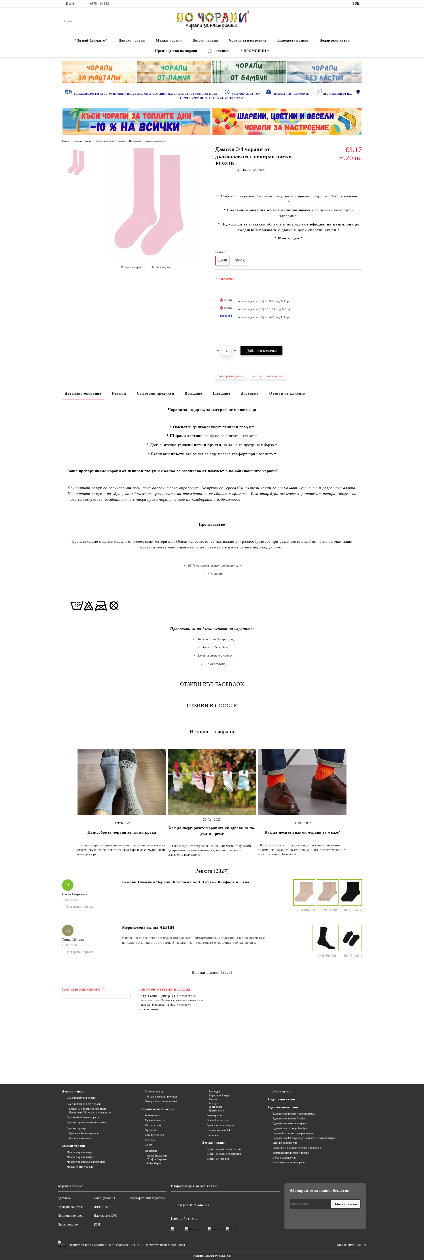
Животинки (152, 1115)
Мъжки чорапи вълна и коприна (86, 1161)
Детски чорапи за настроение (224, 1149)
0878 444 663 (99, 3)
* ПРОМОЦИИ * (255, 51)
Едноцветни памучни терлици (291, 1123)
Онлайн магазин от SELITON (212, 1255)
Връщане (193, 393)
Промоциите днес (70, 1215)
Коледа (213, 1099)
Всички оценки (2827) (212, 972)
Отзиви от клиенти (287, 393)
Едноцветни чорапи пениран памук (294, 1113)
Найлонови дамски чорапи (289, 1162)
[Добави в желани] (359, 310)
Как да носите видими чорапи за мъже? (302, 832)
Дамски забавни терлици (84, 1133)
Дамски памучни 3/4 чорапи (110, 141)
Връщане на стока (70, 1206)
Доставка (249, 393)
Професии (151, 1130)
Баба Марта (154, 1163)
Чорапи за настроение (247, 40)
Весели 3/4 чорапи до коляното (88, 1108)
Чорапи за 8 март (219, 1095)
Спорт (148, 1144)
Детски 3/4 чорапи (218, 1158)
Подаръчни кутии (335, 40)
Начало (65, 141)
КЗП (97, 1224)
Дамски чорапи (132, 40)
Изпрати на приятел (133, 267)
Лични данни (103, 1206)
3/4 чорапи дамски (231, 376)
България (212, 1135)
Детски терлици (282, 1091)
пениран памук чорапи (268, 376)
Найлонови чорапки (79, 1138)
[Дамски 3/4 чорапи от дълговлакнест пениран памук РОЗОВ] (152, 257)
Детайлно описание (83, 393)
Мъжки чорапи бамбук (80, 1157)
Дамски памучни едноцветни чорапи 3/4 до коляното (308, 196)
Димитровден (217, 1110)
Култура (150, 1140)
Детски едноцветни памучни (224, 1153)
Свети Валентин (157, 1155)
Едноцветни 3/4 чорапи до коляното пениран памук (304, 1138)
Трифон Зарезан (157, 1159)
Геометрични (214, 1115)
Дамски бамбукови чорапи (83, 1117)
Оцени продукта (160, 267)
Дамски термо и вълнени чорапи (86, 1122)
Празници (151, 1150)
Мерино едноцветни (285, 1142)
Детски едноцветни (284, 1157)
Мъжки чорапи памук (80, 1152)
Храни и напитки (155, 1120)
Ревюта (119, 393)
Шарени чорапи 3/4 (218, 1130)
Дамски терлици (76, 1128)
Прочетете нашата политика (165, 1245)
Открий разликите (218, 1120)
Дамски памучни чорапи (81, 1097)
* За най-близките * (91, 40)
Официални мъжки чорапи (161, 1101)
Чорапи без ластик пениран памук (293, 1133)
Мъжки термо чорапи (80, 1166)
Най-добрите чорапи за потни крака (121, 832)
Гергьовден (215, 1106)
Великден (214, 1091)
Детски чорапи (205, 40)
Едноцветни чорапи (283, 1107)
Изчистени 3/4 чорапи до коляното (147, 141)
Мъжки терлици (154, 1091)
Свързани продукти (155, 393)
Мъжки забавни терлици (162, 1096)
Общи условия (104, 1198)
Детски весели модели (220, 1125)
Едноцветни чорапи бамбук (289, 1118)
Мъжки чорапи (169, 40)
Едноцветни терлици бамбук (290, 1128)
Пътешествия (153, 1125)
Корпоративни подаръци (148, 1198)
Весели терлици (154, 1134)
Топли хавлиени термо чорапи (291, 1152)
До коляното (219, 51)
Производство (68, 1224)
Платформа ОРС (105, 1215)
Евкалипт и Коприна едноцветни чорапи (297, 1147)
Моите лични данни (351, 1245)
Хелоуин (214, 1103)
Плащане (221, 393)
